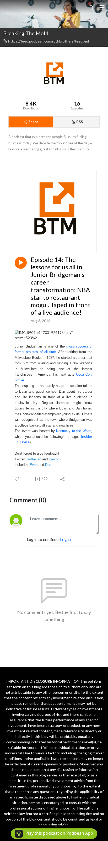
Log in (65, 539)
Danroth (55, 459)
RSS (79, 121)
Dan (48, 465)
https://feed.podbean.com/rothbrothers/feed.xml (48, 41)
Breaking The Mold (25, 33)
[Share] (63, 479)
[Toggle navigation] (102, 7)
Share (33, 121)
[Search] (91, 7)
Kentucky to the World (73, 431)
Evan (33, 465)
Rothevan (34, 459)
